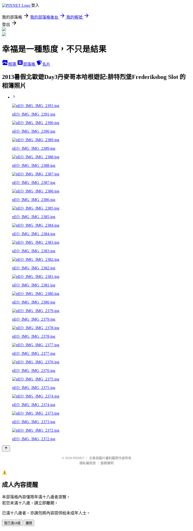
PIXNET (78, 458)
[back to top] (6, 448)
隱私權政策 (87, 463)
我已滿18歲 (12, 523)
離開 (29, 523)
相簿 (12, 64)
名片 (46, 64)
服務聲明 (107, 463)
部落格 (29, 64)
